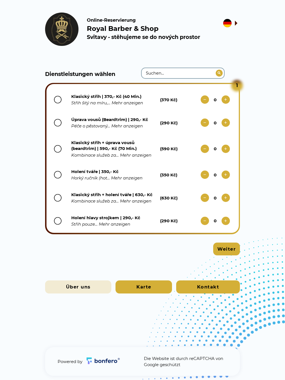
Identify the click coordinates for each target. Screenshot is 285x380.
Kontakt (208, 287)
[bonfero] (103, 361)
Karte (143, 287)
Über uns (78, 287)
